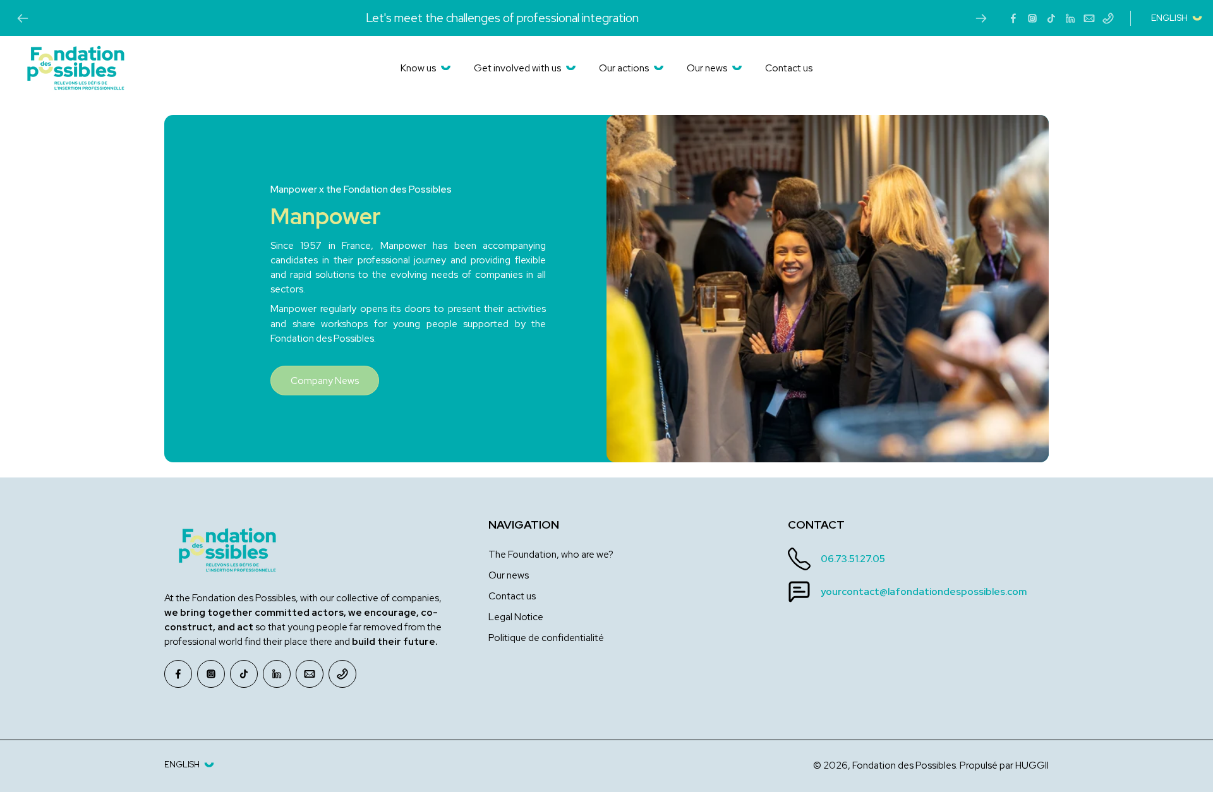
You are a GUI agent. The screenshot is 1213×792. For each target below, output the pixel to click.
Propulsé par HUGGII (1004, 765)
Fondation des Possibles (904, 765)
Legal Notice (515, 616)
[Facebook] (1013, 18)
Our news (508, 575)
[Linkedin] (1070, 18)
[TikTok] (1051, 18)
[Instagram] (1032, 18)
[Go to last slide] (22, 18)
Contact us (512, 596)
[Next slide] (981, 18)
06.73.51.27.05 (853, 558)
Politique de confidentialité (546, 637)
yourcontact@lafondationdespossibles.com (924, 591)
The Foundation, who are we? (550, 554)
